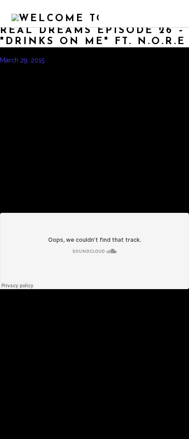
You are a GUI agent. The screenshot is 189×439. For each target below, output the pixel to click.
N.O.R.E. (103, 69)
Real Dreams (164, 69)
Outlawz (130, 69)
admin (65, 60)
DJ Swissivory (25, 69)
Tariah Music (52, 78)
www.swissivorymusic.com (114, 78)
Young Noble (43, 87)
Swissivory (15, 78)
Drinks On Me (69, 69)
